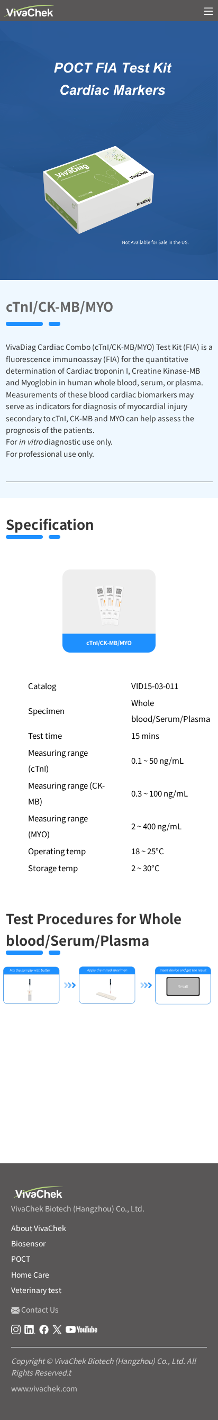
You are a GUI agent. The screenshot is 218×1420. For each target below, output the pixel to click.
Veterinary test (36, 1290)
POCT (44, 1143)
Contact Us (39, 1309)
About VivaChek (38, 1228)
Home (13, 1143)
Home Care (30, 1274)
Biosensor (28, 1243)
